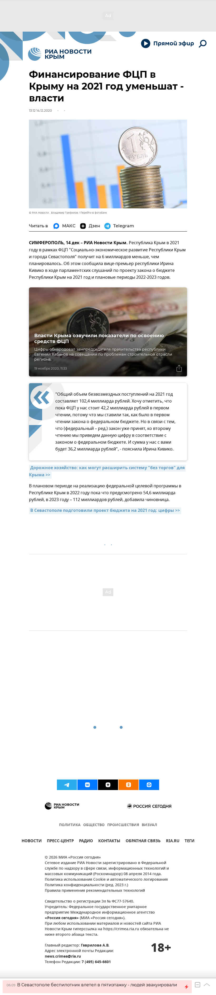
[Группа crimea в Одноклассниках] (129, 785)
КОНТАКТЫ (109, 842)
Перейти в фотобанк (93, 213)
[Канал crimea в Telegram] (67, 785)
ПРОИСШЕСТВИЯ (123, 825)
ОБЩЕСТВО (94, 825)
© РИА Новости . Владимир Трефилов (53, 213)
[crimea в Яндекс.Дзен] (108, 785)
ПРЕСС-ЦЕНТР (60, 842)
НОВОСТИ (32, 842)
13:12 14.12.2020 (40, 110)
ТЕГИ (189, 842)
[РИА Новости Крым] (60, 54)
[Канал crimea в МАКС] (149, 785)
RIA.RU (172, 842)
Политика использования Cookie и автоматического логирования (106, 880)
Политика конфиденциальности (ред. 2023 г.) (86, 885)
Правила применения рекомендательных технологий (95, 891)
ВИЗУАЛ (149, 825)
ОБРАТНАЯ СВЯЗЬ (143, 842)
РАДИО (86, 842)
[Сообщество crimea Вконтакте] (87, 785)
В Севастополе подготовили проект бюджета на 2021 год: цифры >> (105, 510)
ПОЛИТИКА (70, 825)
